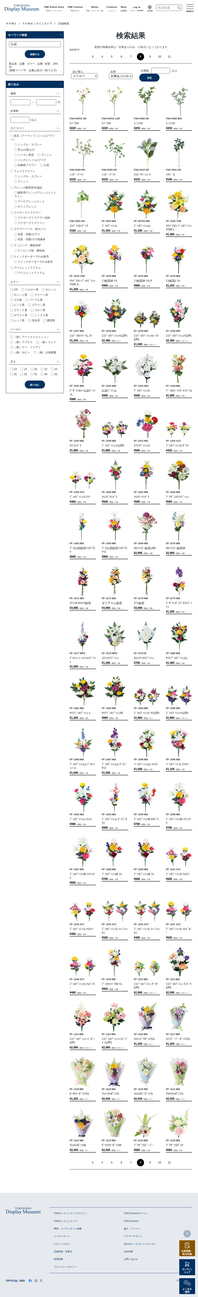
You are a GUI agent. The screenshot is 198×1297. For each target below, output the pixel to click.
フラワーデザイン (133, 1236)
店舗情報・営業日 (63, 1251)
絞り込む (34, 384)
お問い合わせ (131, 1259)
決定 (149, 77)
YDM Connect (131, 1221)
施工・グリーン (132, 1228)
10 (159, 56)
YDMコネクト (75, 9)
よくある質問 (187, 1290)
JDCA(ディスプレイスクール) (139, 1244)
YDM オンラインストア (54, 9)
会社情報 (128, 1251)
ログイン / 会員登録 (136, 8)
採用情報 (58, 1259)
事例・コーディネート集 (94, 9)
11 (169, 56)
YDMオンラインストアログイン (70, 1213)
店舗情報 (123, 9)
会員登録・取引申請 (187, 1252)
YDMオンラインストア (66, 1221)
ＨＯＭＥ (11, 23)
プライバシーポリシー (65, 1267)
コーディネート (62, 1236)
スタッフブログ (62, 1244)
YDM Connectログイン (136, 1213)
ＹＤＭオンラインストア (37, 23)
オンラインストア (187, 1271)
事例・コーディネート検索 (68, 1228)
